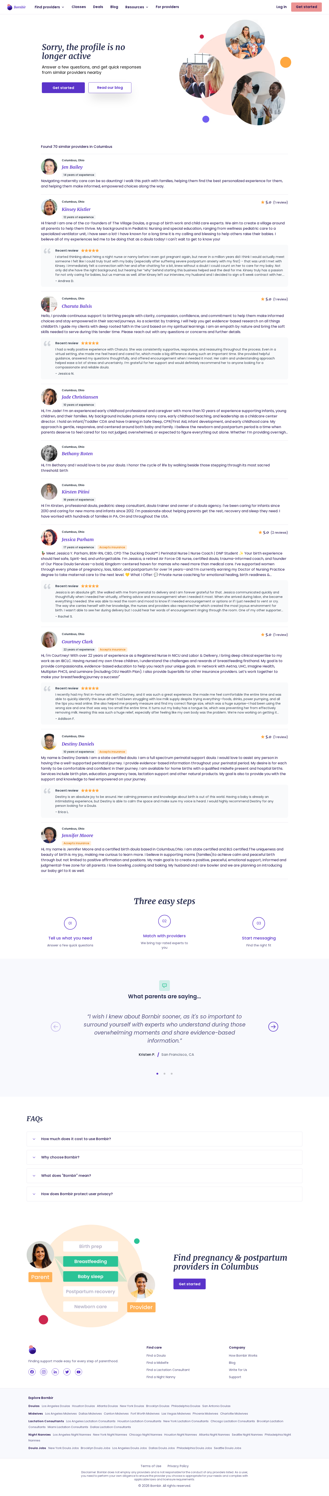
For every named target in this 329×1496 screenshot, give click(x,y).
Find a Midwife (158, 1362)
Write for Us (238, 1370)
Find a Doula (156, 1355)
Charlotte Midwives (234, 1413)
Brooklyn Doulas (157, 1406)
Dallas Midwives (90, 1413)
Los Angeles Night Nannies (72, 1434)
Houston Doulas (83, 1406)
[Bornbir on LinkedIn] (55, 1371)
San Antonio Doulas (216, 1406)
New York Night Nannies (110, 1434)
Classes (79, 6)
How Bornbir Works (243, 1355)
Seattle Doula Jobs (227, 1448)
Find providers (47, 7)
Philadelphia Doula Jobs (194, 1448)
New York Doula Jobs (63, 1448)
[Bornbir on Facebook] (32, 1371)
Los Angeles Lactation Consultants (90, 1421)
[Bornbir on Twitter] (66, 1371)
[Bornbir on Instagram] (43, 1371)
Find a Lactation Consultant (168, 1370)
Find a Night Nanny (161, 1377)
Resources (134, 7)
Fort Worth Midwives (145, 1413)
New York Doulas (132, 1406)
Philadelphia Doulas (185, 1406)
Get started (306, 6)
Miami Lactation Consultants (68, 1427)
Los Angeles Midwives (61, 1413)
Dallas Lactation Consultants (110, 1427)
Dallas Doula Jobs (162, 1448)
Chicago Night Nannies (145, 1434)
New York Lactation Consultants (186, 1421)
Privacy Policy (178, 1466)
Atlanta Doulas (107, 1406)
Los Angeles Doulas (56, 1406)
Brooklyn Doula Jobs (95, 1448)
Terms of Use (151, 1466)
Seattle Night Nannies (247, 1434)
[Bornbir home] (16, 7)
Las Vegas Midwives (176, 1413)
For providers (167, 6)
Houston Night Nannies (180, 1434)
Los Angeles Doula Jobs (129, 1448)
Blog (114, 6)
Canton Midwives (116, 1413)
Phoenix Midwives (205, 1413)
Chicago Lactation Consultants (233, 1421)
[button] (157, 1073)
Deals (98, 6)
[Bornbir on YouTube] (78, 1371)
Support (235, 1377)
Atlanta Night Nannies (214, 1434)
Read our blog (110, 87)
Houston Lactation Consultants (139, 1421)
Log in (281, 6)
